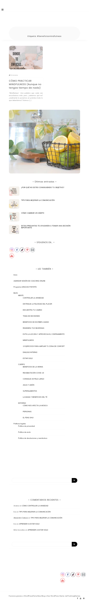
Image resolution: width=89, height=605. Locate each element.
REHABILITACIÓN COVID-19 (33, 373)
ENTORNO (22, 403)
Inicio (15, 275)
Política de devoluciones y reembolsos (32, 438)
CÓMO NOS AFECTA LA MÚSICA (35, 405)
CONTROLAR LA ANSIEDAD (33, 298)
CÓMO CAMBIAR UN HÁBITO (32, 213)
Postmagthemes (73, 596)
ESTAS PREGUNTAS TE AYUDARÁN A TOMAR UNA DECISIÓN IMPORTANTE (46, 227)
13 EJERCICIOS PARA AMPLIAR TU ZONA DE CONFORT (44, 346)
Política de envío (24, 432)
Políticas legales (20, 424)
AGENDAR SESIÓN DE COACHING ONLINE (29, 281)
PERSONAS (27, 412)
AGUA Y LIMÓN (28, 385)
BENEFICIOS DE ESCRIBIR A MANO (36, 322)
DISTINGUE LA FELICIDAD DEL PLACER (37, 304)
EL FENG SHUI (28, 418)
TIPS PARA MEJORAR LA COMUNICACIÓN (38, 200)
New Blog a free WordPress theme (51, 596)
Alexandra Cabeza (21, 518)
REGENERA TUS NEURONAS (33, 328)
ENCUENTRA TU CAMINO (32, 310)
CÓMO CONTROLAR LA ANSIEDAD (35, 506)
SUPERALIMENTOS (30, 391)
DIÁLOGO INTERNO (30, 352)
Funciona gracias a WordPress (20, 596)
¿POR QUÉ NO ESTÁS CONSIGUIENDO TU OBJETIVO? (42, 187)
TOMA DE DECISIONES (31, 316)
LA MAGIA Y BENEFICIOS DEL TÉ (35, 397)
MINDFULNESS (28, 340)
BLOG (16, 293)
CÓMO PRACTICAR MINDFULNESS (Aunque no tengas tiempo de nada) (25, 84)
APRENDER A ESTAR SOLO (29, 524)
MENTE (21, 295)
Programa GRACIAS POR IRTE (25, 287)
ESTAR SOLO (28, 358)
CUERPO (21, 364)
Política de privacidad (26, 426)
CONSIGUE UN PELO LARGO (33, 379)
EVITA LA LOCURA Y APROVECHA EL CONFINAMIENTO (44, 334)
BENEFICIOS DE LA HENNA (33, 367)
